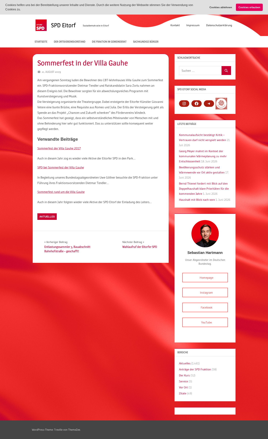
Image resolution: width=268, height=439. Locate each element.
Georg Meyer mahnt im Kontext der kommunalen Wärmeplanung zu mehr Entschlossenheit (203, 156)
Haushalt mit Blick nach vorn (197, 199)
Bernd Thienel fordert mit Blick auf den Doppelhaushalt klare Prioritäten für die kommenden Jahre (204, 188)
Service (183, 381)
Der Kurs (184, 375)
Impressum (193, 25)
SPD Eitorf (63, 25)
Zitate (182, 393)
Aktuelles (47, 216)
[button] (21, 9)
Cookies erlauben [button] (249, 7)
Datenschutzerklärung (219, 25)
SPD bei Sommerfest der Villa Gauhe (60, 167)
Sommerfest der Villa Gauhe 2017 (59, 148)
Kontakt (175, 25)
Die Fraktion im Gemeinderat (109, 41)
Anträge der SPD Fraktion (195, 369)
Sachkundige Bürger (145, 41)
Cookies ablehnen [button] (220, 7)
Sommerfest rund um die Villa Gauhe (61, 192)
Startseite (41, 41)
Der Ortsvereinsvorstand (69, 41)
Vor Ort (183, 387)
